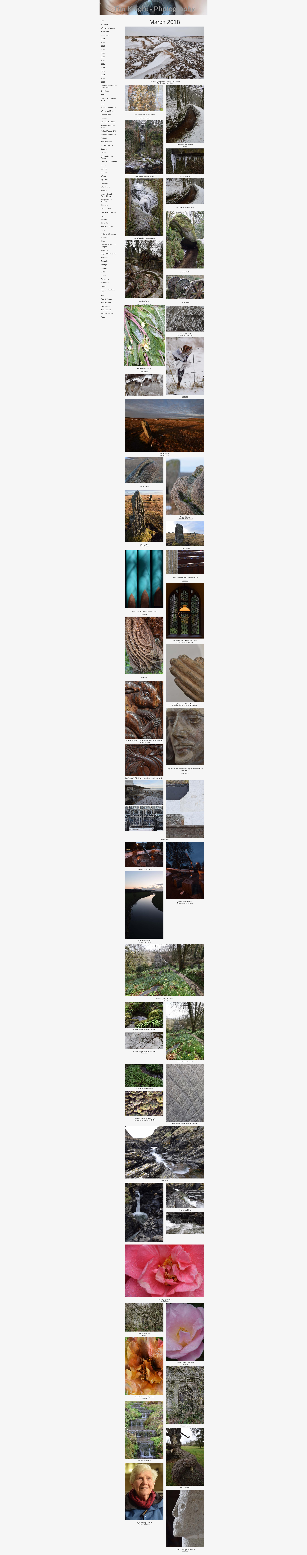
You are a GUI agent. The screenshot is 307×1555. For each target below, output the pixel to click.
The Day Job (106, 303)
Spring (103, 165)
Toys (102, 295)
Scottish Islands (107, 145)
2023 (103, 71)
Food (103, 317)
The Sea (104, 95)
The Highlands (106, 142)
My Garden (105, 180)
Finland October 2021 (109, 135)
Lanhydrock (164, 1301)
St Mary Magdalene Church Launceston (185, 705)
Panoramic (105, 279)
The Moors (105, 91)
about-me (104, 24)
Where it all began (108, 28)
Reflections (144, 1053)
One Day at (105, 306)
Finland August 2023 (109, 131)
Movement (105, 283)
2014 (103, 39)
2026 (103, 82)
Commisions (105, 35)
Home (103, 21)
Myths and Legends (108, 234)
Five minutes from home (185, 903)
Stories (103, 230)
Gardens (104, 183)
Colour (103, 275)
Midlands (104, 250)
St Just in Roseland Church (185, 642)
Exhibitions (105, 32)
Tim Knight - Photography (154, 8)
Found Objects (106, 299)
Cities (103, 241)
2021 (103, 64)
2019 (103, 57)
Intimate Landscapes (109, 162)
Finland (104, 138)
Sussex (103, 149)
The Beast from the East (164, 83)
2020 (103, 60)
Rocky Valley (164, 1180)
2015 (103, 42)
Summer (104, 169)
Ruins (103, 216)
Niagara (104, 118)
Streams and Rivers (108, 107)
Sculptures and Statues (106, 200)
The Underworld (107, 227)
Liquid (103, 286)
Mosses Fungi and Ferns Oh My (108, 195)
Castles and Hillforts (108, 212)
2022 (103, 68)
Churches (104, 205)
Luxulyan (185, 146)
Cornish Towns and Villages (108, 246)
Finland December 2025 (108, 126)
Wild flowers (105, 187)
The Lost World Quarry (144, 304)
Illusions (104, 268)
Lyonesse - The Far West (108, 99)
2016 (103, 46)
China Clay (105, 223)
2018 (103, 53)
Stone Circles (106, 209)
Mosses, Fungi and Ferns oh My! (144, 1120)
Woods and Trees (107, 111)
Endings (104, 265)
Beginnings (105, 261)
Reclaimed (105, 219)
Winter (103, 176)
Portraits (104, 237)
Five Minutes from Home (108, 291)
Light (103, 272)
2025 (103, 78)
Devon (103, 153)
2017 (103, 50)
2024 (103, 75)
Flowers (104, 190)
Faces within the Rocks (107, 157)
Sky (102, 104)
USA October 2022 (108, 122)
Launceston (185, 773)
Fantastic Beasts (107, 313)
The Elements (106, 310)
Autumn (104, 172)
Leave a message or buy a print (109, 86)
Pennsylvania (106, 115)
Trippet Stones (164, 455)
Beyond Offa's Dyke (108, 254)
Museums (104, 257)
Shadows (144, 614)
